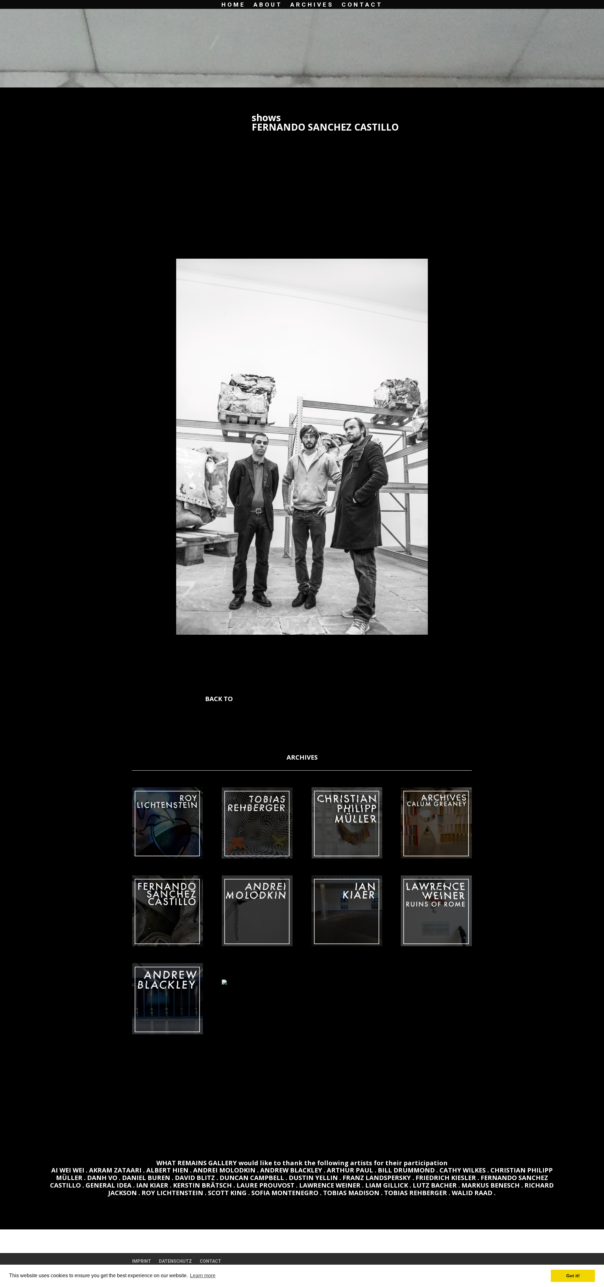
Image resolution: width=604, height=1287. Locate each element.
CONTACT (362, 5)
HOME (233, 5)
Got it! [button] (573, 1275)
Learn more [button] (202, 1275)
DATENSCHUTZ (175, 1261)
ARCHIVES (312, 5)
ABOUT (268, 5)
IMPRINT (141, 1261)
